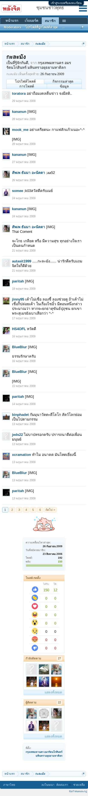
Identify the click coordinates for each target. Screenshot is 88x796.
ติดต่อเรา (62, 784)
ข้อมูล (64, 86)
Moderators (12, 27)
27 (59, 658)
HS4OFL (19, 329)
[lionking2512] (31, 681)
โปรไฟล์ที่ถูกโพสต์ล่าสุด (41, 27)
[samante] (31, 669)
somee (17, 191)
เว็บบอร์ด (31, 20)
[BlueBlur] (56, 669)
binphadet (20, 414)
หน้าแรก (12, 20)
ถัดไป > (50, 509)
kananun (19, 111)
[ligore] (44, 713)
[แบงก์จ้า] (56, 681)
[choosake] (44, 681)
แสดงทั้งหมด (53, 692)
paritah (18, 281)
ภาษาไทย (9, 784)
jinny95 (18, 299)
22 (59, 702)
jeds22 (17, 434)
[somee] (31, 726)
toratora (19, 93)
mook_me (20, 129)
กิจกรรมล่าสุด (63, 81)
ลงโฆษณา (47, 784)
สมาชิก (50, 21)
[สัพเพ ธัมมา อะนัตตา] (56, 713)
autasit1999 (21, 261)
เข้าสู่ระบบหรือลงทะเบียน (66, 3)
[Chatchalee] (56, 726)
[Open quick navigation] (83, 43)
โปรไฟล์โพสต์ (25, 81)
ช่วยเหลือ (79, 784)
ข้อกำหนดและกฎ (78, 791)
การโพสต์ (26, 86)
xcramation (21, 454)
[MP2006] (44, 669)
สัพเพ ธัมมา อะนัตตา (28, 172)
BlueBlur (19, 347)
